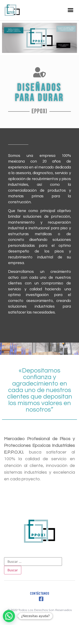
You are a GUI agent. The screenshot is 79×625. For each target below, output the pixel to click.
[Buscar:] (33, 561)
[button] (70, 10)
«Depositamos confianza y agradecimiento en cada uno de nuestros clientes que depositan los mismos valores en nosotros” (39, 390)
